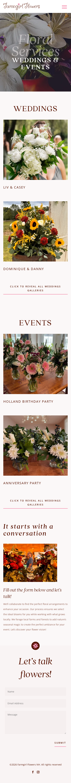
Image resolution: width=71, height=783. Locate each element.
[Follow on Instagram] (38, 772)
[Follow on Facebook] (33, 772)
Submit (60, 742)
